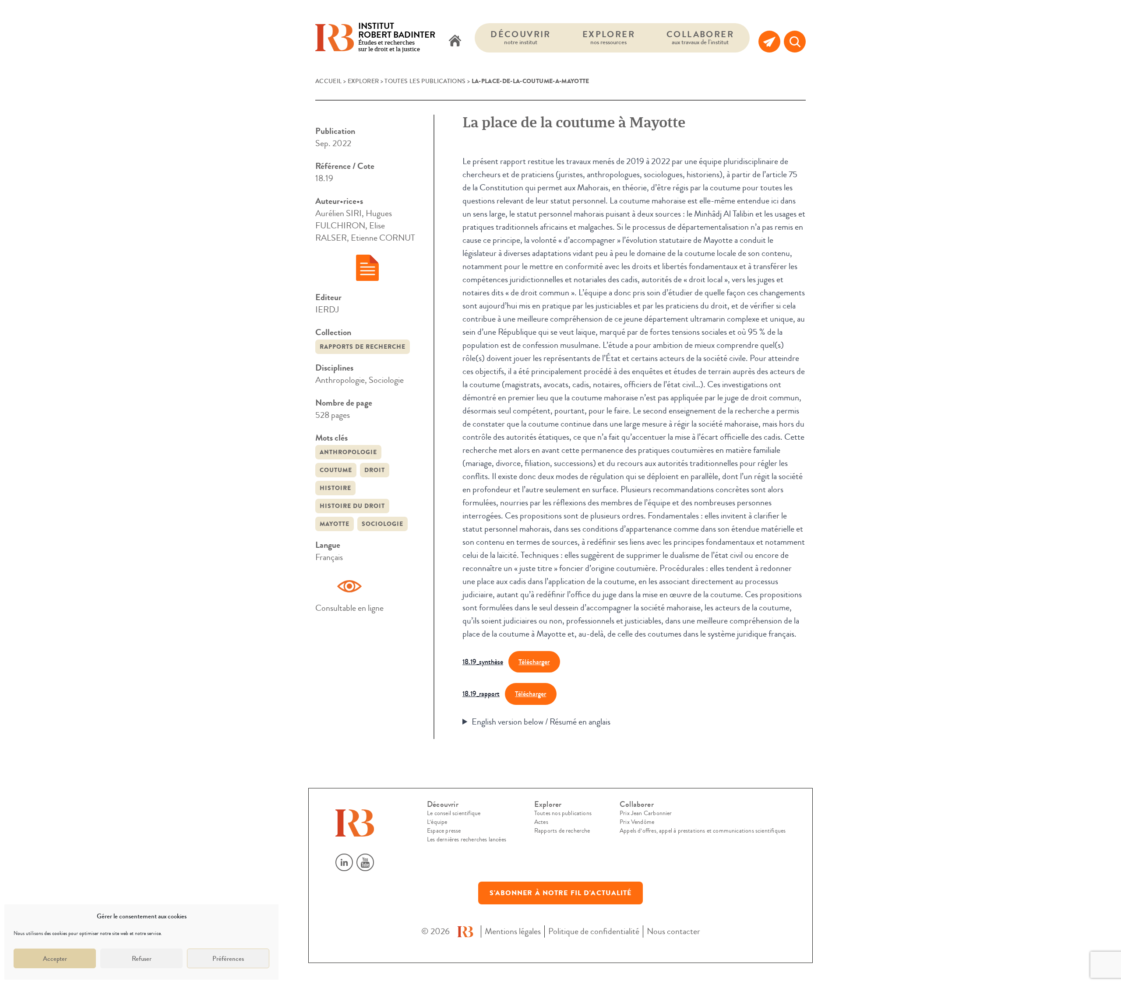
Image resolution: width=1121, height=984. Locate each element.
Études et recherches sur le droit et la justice (396, 38)
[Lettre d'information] (769, 42)
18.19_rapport (481, 694)
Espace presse (444, 830)
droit (374, 470)
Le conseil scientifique (453, 813)
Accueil (328, 81)
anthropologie (348, 452)
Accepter (55, 958)
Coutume (336, 470)
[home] (455, 42)
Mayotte (334, 524)
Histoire (335, 488)
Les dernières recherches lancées (466, 839)
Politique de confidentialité (593, 931)
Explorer (608, 37)
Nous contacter (673, 931)
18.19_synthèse (482, 662)
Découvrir (520, 37)
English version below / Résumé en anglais (541, 721)
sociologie (382, 524)
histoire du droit (352, 506)
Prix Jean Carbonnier (646, 813)
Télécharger (534, 662)
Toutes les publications (424, 81)
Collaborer (700, 37)
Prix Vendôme (637, 822)
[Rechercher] (795, 42)
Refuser (142, 958)
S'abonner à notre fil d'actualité (561, 893)
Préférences (228, 958)
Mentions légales (513, 931)
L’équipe (437, 822)
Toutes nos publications (563, 813)
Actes (541, 822)
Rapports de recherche (362, 346)
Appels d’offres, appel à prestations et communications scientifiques (703, 830)
